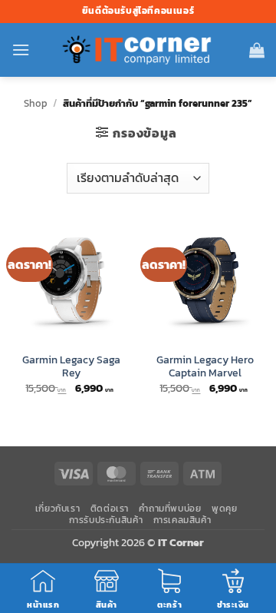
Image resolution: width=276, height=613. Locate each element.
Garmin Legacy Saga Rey (71, 366)
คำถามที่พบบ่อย (170, 508)
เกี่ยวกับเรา (57, 508)
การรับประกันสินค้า (106, 520)
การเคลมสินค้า (182, 520)
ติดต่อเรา (109, 508)
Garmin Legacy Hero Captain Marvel (205, 366)
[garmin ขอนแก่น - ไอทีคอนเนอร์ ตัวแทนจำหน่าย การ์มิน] (138, 50)
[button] (21, 49)
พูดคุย (224, 508)
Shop (36, 103)
